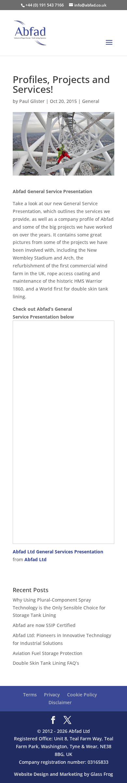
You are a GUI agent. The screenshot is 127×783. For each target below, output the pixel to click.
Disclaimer (60, 702)
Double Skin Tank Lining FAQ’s (46, 663)
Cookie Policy (82, 694)
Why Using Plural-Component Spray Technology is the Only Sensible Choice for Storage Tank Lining (59, 608)
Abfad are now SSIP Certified (44, 625)
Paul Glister (32, 101)
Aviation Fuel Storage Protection (47, 653)
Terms (30, 694)
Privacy (52, 694)
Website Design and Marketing (48, 774)
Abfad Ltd (35, 559)
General (90, 101)
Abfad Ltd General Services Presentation (58, 551)
